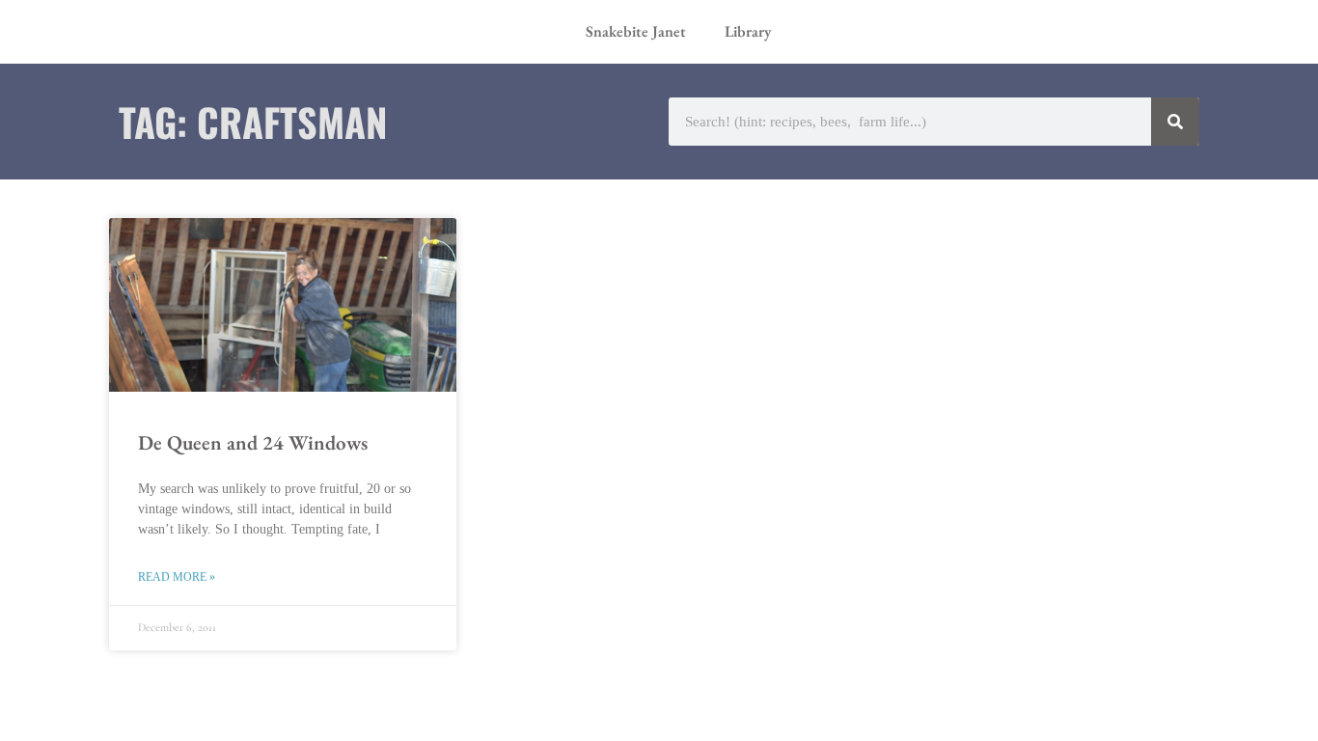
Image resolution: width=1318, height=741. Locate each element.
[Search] (1175, 121)
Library (748, 31)
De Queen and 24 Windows (253, 442)
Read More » (176, 577)
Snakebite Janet (636, 31)
